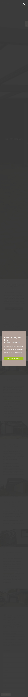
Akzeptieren (14, 350)
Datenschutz (15, 359)
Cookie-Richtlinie (9, 359)
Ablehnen (14, 353)
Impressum (20, 359)
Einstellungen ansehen (14, 357)
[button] (26, 338)
